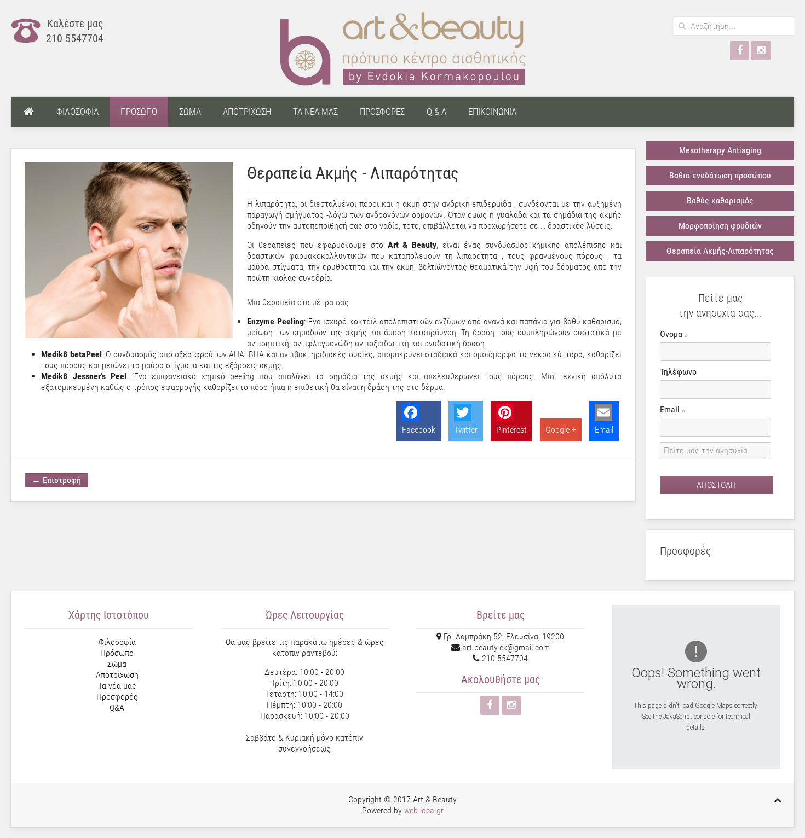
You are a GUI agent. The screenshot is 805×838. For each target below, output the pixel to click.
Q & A (436, 111)
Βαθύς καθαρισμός (720, 200)
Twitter (466, 429)
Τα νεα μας (315, 111)
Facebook (418, 429)
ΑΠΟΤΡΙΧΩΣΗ (247, 111)
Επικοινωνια (492, 111)
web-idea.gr (424, 810)
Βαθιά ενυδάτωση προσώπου (720, 175)
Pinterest (511, 429)
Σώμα (117, 664)
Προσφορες (382, 111)
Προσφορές (117, 696)
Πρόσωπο (117, 653)
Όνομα (672, 334)
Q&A (117, 707)
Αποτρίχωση (117, 675)
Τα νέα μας (117, 685)
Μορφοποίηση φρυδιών (720, 225)
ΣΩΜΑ (190, 111)
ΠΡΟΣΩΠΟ (138, 111)
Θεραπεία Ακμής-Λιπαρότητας (720, 251)
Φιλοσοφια (77, 111)
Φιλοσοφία (117, 642)
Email (604, 429)
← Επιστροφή (56, 480)
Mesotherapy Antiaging (720, 150)
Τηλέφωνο (678, 371)
